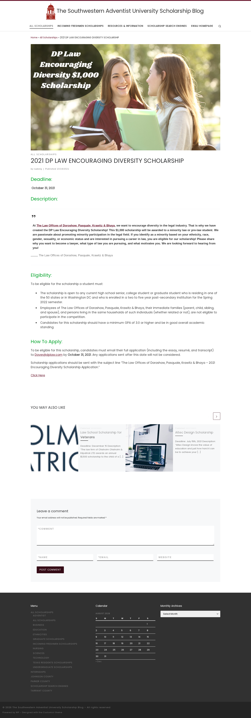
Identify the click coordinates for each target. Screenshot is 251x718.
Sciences (39, 653)
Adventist (39, 615)
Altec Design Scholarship (194, 432)
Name (43, 557)
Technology (41, 657)
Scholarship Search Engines (49, 686)
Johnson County (42, 676)
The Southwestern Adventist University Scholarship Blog (47, 707)
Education (40, 629)
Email (103, 557)
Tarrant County (41, 690)
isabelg (38, 169)
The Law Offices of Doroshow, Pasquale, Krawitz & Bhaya (76, 225)
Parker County (40, 681)
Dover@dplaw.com (48, 355)
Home (34, 37)
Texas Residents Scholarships (52, 662)
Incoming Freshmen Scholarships (55, 643)
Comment (46, 528)
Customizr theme (52, 712)
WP (17, 712)
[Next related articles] (216, 416)
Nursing (38, 648)
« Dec (99, 661)
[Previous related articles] (208, 416)
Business (38, 624)
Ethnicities (40, 634)
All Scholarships (49, 37)
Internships (38, 671)
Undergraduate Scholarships (52, 667)
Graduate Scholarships (49, 639)
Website (165, 557)
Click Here (38, 375)
